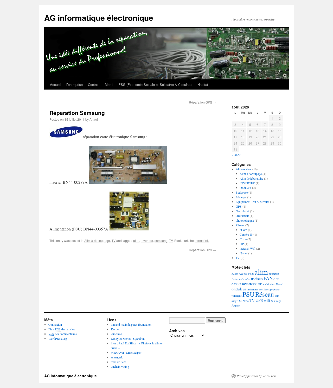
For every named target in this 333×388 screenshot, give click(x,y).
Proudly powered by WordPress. (257, 376)
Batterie (236, 279)
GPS (239, 206)
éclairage (241, 197)
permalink (202, 240)
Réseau (240, 225)
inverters (147, 240)
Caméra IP (246, 234)
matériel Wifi (247, 248)
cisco (258, 278)
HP (242, 244)
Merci (109, 84)
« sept (236, 155)
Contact (94, 84)
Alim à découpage (97, 240)
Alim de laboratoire (251, 178)
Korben (115, 329)
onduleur (239, 288)
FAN (268, 278)
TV (114, 240)
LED (259, 284)
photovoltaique (245, 220)
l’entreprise (74, 84)
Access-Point (246, 273)
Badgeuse (242, 192)
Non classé (242, 211)
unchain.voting (120, 366)
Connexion (55, 324)
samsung (161, 240)
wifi (267, 300)
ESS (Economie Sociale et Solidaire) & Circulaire (155, 84)
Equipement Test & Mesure (252, 202)
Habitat (202, 84)
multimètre (269, 284)
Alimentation (244, 169)
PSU (248, 294)
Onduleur (245, 188)
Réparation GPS (202, 102)
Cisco (243, 239)
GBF (276, 279)
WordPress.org (57, 338)
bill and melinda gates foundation (131, 324)
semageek (117, 357)
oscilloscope (266, 289)
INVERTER (247, 183)
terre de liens (118, 362)
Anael (93, 119)
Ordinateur (242, 216)
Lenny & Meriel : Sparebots (128, 338)
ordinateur (252, 289)
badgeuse (274, 273)
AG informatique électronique (98, 17)
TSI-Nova (243, 301)
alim (136, 240)
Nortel (243, 253)
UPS (259, 300)
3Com (243, 230)
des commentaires (62, 334)
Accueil (55, 84)
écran (236, 305)
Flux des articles (61, 329)
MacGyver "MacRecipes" (127, 352)
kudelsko (116, 334)
